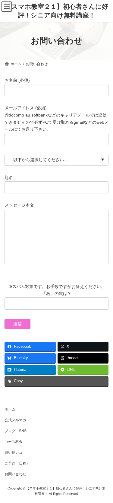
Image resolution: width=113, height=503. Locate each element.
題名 (9, 177)
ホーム (10, 409)
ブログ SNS (16, 431)
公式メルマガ (15, 420)
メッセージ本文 (19, 205)
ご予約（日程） (17, 463)
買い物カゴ (14, 452)
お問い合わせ (15, 474)
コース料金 (14, 442)
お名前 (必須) (17, 80)
